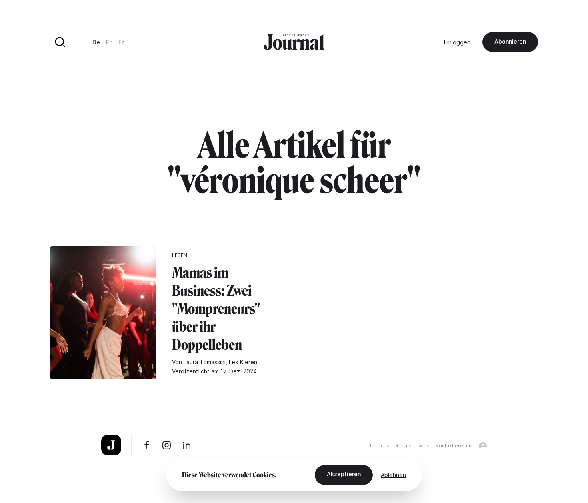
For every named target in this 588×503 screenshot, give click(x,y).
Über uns (378, 446)
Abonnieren (510, 41)
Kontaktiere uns (454, 446)
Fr (121, 42)
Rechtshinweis (412, 446)
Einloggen (457, 42)
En (109, 42)
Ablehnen (393, 474)
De (96, 42)
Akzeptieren (344, 474)
